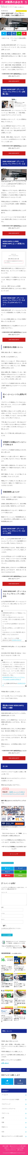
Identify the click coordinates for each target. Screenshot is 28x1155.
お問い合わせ (5, 1063)
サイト (3, 919)
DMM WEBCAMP (13, 81)
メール (3, 913)
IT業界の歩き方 (14, 2)
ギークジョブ (13, 854)
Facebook (20, 1083)
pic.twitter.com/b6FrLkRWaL (12, 679)
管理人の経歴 (5, 1146)
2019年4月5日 (16, 640)
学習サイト (5, 1127)
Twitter (7, 1083)
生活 (3, 1131)
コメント (4, 892)
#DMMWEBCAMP (7, 677)
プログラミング (6, 1104)
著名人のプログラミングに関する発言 (12, 1136)
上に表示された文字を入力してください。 (11, 928)
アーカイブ (5, 1094)
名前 (2, 907)
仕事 (3, 1118)
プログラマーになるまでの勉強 (10, 1099)
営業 (3, 1122)
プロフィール (5, 1113)
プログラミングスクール (8, 862)
